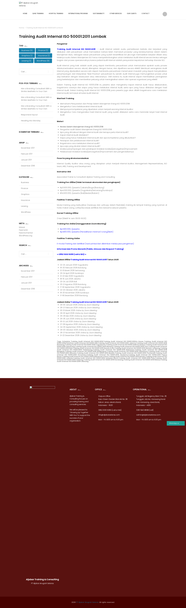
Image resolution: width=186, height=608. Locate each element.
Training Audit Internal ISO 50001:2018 (76, 49)
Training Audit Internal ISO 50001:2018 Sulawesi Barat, (96, 358)
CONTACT (145, 13)
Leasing (26, 60)
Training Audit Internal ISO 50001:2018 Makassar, (114, 350)
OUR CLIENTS (131, 13)
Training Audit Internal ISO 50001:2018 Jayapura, (107, 355)
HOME (25, 13)
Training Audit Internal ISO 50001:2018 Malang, (94, 346)
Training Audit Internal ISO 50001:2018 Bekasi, (141, 360)
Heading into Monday (30, 120)
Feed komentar (26, 233)
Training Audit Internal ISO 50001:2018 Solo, (130, 346)
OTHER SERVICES (116, 13)
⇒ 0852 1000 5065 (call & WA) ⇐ (71, 254)
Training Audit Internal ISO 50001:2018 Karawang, (103, 360)
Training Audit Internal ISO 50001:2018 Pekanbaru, (127, 351)
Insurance (44, 55)
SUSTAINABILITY (98, 13)
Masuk (22, 227)
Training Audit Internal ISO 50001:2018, (119, 341)
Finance (43, 50)
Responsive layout (29, 114)
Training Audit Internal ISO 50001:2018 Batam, (126, 356)
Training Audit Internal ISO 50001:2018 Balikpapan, (86, 351)
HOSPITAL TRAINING (56, 13)
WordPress (43, 60)
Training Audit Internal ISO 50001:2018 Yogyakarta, (85, 345)
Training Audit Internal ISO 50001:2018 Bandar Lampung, (137, 348)
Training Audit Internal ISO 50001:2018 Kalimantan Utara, (85, 356)
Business (27, 50)
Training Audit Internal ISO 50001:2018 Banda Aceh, (93, 348)
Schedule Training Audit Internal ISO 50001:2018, (82, 341)
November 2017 (28, 148)
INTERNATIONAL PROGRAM (78, 13)
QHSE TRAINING (38, 13)
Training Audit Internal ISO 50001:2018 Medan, (96, 353)
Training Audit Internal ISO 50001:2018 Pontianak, (135, 353)
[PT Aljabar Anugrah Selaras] (30, 5)
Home (21, 28)
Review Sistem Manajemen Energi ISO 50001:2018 (81, 126)
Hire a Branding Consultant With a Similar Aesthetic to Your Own (36, 90)
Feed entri (23, 230)
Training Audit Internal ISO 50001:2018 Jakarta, (117, 343)
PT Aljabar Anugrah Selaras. (87, 602)
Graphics (27, 55)
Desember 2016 (28, 165)
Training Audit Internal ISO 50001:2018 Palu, (137, 358)
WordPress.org (25, 235)
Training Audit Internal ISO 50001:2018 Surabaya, (125, 345)
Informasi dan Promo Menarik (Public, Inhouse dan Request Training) (90, 249)
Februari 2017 (26, 154)
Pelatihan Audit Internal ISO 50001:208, (82, 343)
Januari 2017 (26, 160)
